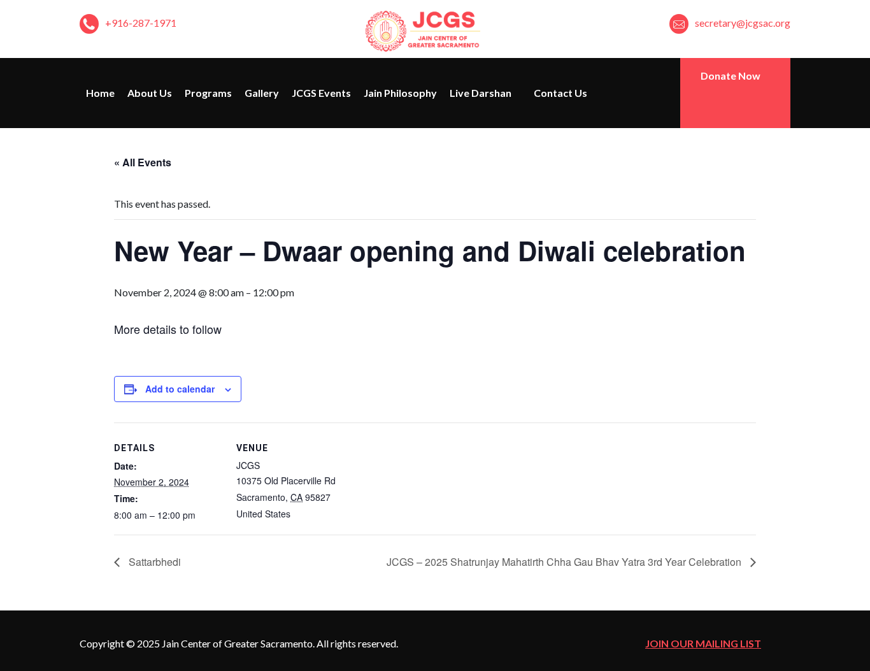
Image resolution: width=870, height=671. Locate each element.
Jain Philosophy (400, 93)
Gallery (262, 93)
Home (100, 93)
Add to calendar (180, 388)
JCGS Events (321, 93)
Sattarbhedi (153, 561)
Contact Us (560, 93)
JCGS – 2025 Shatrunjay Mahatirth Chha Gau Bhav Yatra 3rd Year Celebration (565, 561)
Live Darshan (481, 93)
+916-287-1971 (140, 23)
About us (149, 93)
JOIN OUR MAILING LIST (703, 643)
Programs (208, 93)
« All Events (142, 162)
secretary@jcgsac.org (742, 23)
